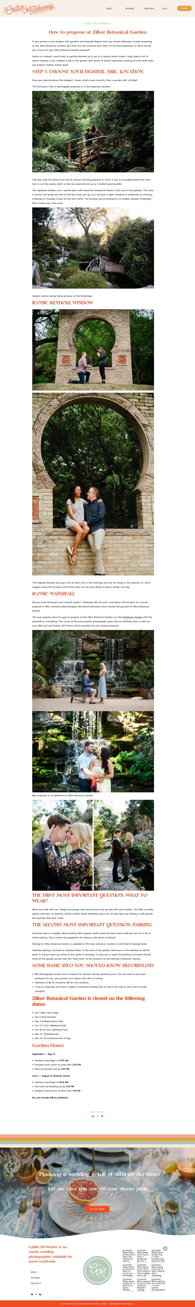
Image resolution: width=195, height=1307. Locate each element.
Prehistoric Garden (132, 617)
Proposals (104, 23)
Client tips (90, 23)
